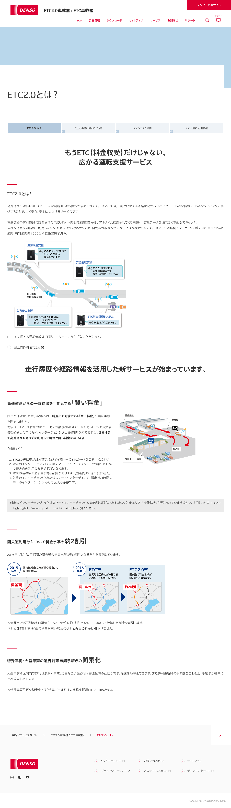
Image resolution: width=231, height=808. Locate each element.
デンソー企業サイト (209, 5)
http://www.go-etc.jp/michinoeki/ (47, 508)
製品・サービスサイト (24, 735)
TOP (79, 20)
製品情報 (94, 20)
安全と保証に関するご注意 (88, 128)
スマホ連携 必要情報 (197, 128)
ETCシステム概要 (143, 128)
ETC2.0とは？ (34, 128)
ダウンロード (114, 20)
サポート (190, 20)
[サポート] (218, 20)
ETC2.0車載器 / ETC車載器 (68, 10)
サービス (155, 20)
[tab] (207, 20)
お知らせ (172, 20)
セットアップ (136, 20)
